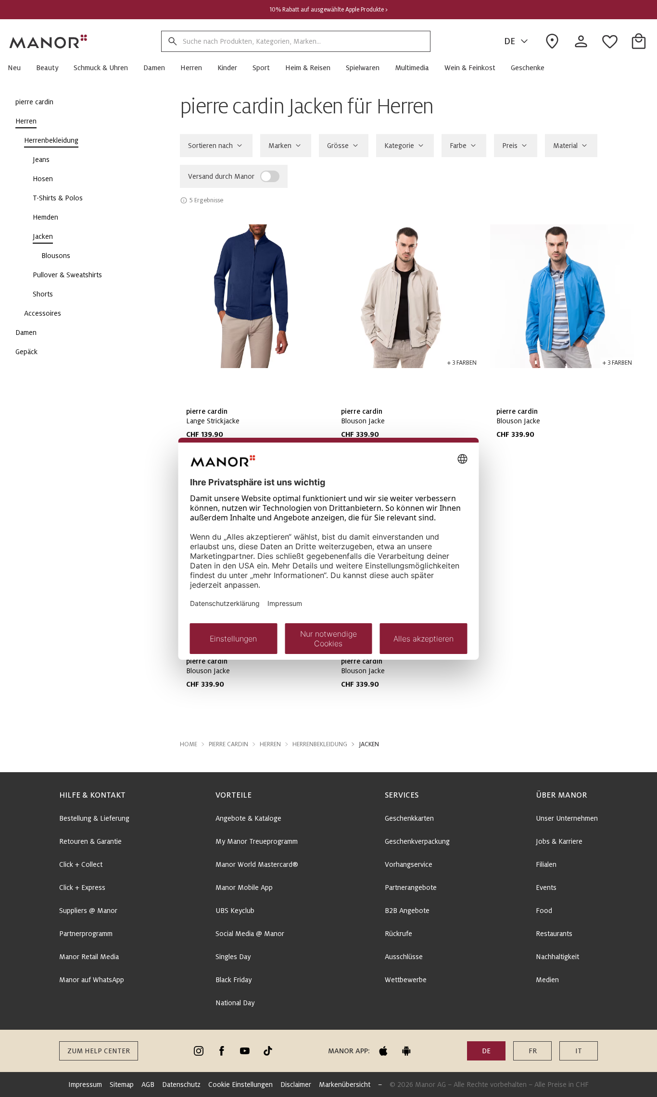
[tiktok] (268, 1050)
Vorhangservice (408, 864)
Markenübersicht (344, 1084)
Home (188, 744)
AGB (147, 1084)
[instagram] (198, 1050)
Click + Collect (80, 864)
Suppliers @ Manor (88, 910)
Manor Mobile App (244, 887)
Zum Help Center (98, 1051)
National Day (234, 1003)
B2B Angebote (407, 910)
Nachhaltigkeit (557, 957)
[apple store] (383, 1050)
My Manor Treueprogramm (256, 841)
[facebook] (221, 1050)
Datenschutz (181, 1084)
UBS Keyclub (234, 910)
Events (546, 887)
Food (544, 910)
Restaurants (554, 933)
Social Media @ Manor (249, 933)
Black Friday (233, 980)
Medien (547, 980)
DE (509, 41)
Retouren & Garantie (90, 841)
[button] (18, 68)
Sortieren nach (210, 145)
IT (578, 1051)
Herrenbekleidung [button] (319, 744)
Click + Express (82, 887)
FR (533, 1051)
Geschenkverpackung (417, 841)
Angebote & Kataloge (248, 818)
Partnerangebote (411, 887)
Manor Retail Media (89, 957)
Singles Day (233, 957)
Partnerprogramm (86, 933)
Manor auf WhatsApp (91, 980)
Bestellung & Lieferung (94, 818)
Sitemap (122, 1084)
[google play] (406, 1050)
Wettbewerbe (406, 980)
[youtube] (244, 1050)
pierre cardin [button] (228, 744)
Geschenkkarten (409, 818)
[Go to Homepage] (48, 41)
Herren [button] (270, 744)
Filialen (546, 864)
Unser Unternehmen (567, 818)
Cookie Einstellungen (240, 1084)
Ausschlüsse (404, 957)
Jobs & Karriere (559, 841)
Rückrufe (398, 933)
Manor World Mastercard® (256, 864)
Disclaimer (295, 1084)
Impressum (85, 1084)
